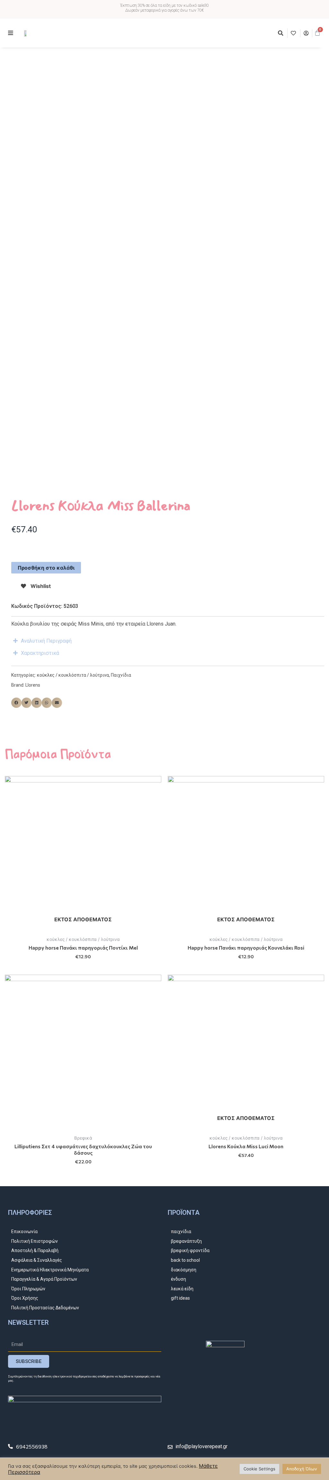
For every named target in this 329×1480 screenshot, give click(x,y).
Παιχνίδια (121, 675)
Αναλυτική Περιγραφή (46, 641)
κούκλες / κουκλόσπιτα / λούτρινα (73, 675)
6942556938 (32, 1446)
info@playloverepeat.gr (201, 1446)
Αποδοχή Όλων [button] (301, 1468)
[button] (281, 33)
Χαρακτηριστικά (40, 653)
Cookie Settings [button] (259, 1468)
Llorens (32, 685)
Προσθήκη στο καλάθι (46, 567)
